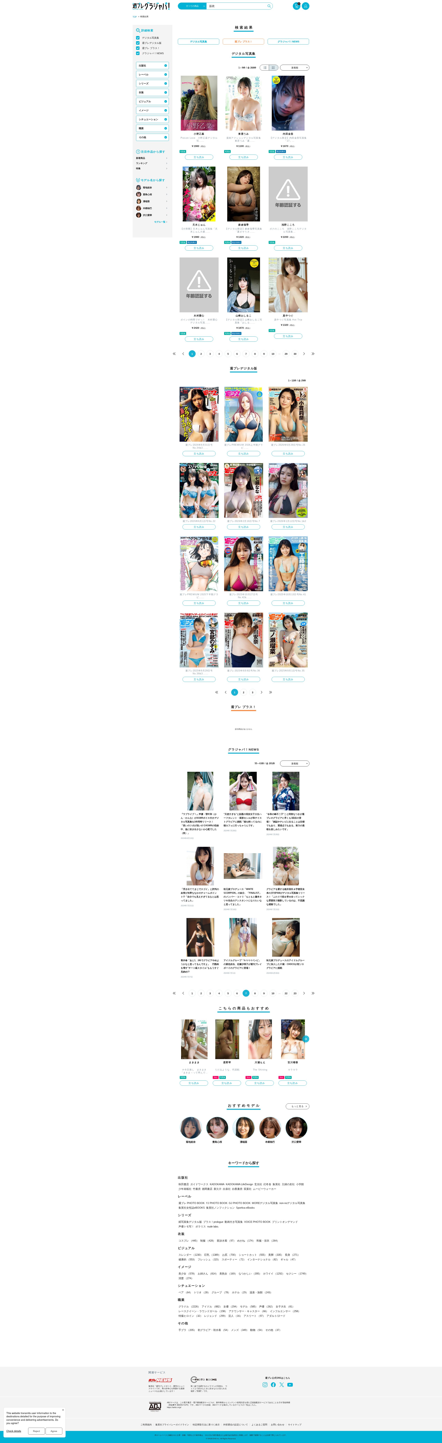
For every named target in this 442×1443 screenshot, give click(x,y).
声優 (266, 1306)
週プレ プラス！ (151, 48)
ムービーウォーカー (264, 1188)
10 (273, 354)
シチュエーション (148, 119)
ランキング (141, 163)
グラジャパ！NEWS (153, 53)
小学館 (300, 1184)
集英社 (276, 1184)
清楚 (186, 1278)
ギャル (289, 1259)
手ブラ (187, 1329)
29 (286, 354)
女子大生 (285, 1306)
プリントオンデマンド (285, 1221)
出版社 (142, 65)
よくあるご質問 (259, 1425)
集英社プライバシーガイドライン (172, 1425)
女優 (231, 1306)
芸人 (235, 1315)
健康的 (187, 1259)
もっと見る (297, 1106)
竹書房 (197, 1188)
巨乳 (212, 1254)
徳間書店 (207, 1188)
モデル (249, 1306)
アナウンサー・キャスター (248, 1311)
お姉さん (208, 1273)
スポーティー (234, 1259)
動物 (257, 1329)
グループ (221, 1292)
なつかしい (250, 1273)
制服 (207, 1240)
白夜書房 (237, 1188)
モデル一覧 (159, 222)
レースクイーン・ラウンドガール (203, 1311)
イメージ (143, 110)
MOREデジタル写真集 (265, 1203)
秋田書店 (184, 1184)
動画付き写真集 (234, 1221)
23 (295, 993)
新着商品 (140, 158)
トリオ (202, 1292)
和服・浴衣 (267, 1240)
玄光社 (258, 1184)
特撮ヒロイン (191, 1315)
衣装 (141, 92)
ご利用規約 (146, 1425)
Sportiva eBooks (245, 1207)
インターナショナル (263, 1259)
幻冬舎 (267, 1184)
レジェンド (215, 1315)
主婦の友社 (288, 1184)
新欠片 (218, 1188)
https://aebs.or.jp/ (174, 1407)
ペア (185, 1292)
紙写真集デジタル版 (190, 1221)
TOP (135, 17)
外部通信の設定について (235, 1425)
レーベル (143, 74)
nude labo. (213, 1226)
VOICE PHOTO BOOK (257, 1221)
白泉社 (227, 1188)
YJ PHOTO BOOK (216, 1203)
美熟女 (228, 1273)
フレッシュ (209, 1259)
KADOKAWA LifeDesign (239, 1184)
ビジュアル (145, 101)
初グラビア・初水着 (214, 1329)
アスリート (254, 1315)
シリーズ (143, 83)
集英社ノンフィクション (220, 1207)
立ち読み (199, 157)
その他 (142, 137)
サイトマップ (294, 1425)
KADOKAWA (217, 1184)
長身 (292, 1254)
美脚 (276, 1254)
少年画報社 (185, 1188)
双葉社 (248, 1188)
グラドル (189, 1306)
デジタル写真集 (150, 37)
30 (295, 354)
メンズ (240, 1329)
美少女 (187, 1273)
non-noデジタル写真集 (292, 1203)
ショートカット (253, 1254)
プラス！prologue (213, 1221)
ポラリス (200, 1226)
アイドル (212, 1306)
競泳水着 (226, 1240)
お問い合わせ (277, 1425)
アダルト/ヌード (276, 1315)
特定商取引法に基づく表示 (206, 1425)
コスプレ (189, 1240)
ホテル (240, 1292)
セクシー (297, 1273)
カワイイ (274, 1273)
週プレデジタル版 (151, 43)
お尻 (229, 1254)
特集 (138, 168)
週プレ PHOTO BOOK (192, 1203)
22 (286, 993)
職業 (141, 128)
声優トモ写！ (186, 1226)
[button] (306, 1039)
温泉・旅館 (261, 1292)
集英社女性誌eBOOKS (192, 1207)
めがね (246, 1240)
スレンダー (191, 1254)
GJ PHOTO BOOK (240, 1203)
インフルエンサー (285, 1311)
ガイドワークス (199, 1184)
